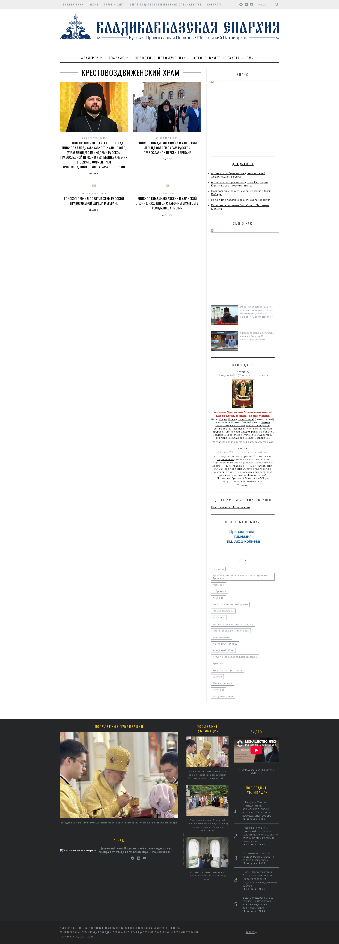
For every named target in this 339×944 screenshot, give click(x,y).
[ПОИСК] (277, 4)
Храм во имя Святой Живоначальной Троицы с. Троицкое (240, 577)
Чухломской (250, 435)
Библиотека (72, 4)
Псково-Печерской (258, 425)
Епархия (117, 57)
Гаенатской (235, 435)
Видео (215, 57)
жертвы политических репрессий (233, 624)
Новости (143, 57)
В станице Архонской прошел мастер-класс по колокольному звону (207, 875)
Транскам (218, 663)
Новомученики (172, 57)
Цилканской (232, 431)
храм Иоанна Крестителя (227, 670)
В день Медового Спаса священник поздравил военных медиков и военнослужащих (257, 902)
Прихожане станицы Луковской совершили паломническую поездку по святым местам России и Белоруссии (260, 834)
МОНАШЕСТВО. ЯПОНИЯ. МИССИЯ (256, 771)
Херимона (236, 468)
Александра (250, 472)
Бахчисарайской (259, 438)
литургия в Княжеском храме (230, 604)
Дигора (217, 676)
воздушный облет (223, 650)
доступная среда (223, 696)
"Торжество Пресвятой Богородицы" (239, 478)
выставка (218, 569)
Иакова (242, 475)
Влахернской (240, 438)
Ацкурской (218, 431)
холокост (218, 689)
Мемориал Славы (223, 611)
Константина (220, 472)
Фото (198, 57)
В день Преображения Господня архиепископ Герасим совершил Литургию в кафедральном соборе (259, 878)
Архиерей (90, 57)
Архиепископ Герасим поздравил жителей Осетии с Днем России (238, 175)
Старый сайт (114, 4)
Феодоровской (256, 475)
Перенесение (225, 459)
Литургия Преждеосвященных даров (235, 657)
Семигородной (222, 428)
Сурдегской (265, 435)
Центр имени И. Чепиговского (230, 507)
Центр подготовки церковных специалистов (165, 4)
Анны (228, 475)
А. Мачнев (219, 617)
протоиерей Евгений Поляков (231, 630)
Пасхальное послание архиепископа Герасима (240, 199)
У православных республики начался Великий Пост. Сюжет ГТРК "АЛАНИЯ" (257, 336)
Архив (94, 4)
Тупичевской (223, 438)
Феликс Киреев (222, 683)
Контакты (215, 4)
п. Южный (218, 598)
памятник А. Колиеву (225, 643)
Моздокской (220, 435)
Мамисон (218, 584)
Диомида (231, 465)
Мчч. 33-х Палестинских (259, 465)
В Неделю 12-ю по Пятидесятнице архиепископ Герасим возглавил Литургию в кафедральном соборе (119, 822)
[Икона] (243, 409)
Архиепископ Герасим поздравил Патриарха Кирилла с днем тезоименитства (239, 184)
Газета (234, 57)
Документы (243, 164)
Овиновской (237, 425)
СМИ (250, 57)
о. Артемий (219, 591)
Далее (94, 173)
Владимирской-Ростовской (257, 431)
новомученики (221, 637)
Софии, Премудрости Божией (236, 419)
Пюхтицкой (239, 428)
